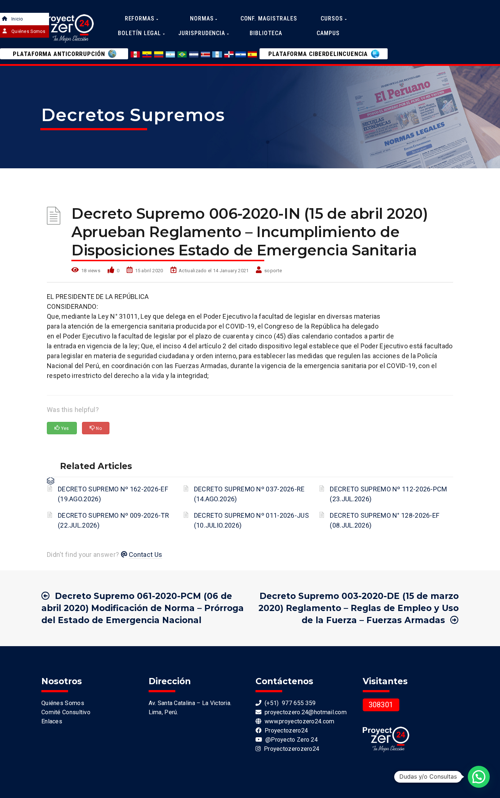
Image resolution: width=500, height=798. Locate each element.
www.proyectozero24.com (297, 721)
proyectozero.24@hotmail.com (304, 712)
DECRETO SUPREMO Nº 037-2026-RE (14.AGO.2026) (249, 494)
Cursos (332, 18)
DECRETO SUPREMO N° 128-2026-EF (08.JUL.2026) (384, 520)
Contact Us (145, 554)
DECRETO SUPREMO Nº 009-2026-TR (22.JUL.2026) (113, 520)
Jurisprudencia (202, 33)
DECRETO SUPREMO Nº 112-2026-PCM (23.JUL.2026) (388, 494)
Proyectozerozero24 (290, 748)
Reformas (140, 18)
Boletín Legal (140, 33)
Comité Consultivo (65, 712)
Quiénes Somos (28, 31)
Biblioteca (266, 33)
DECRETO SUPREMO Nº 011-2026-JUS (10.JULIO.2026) (251, 520)
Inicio (17, 19)
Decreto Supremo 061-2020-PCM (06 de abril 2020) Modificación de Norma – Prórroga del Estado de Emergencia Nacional (142, 608)
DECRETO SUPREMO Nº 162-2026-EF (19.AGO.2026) (113, 494)
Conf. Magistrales (268, 18)
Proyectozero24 (284, 730)
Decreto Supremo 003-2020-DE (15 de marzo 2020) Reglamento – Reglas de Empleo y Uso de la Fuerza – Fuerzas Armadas (358, 608)
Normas (202, 18)
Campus (328, 33)
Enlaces (51, 721)
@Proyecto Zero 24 (290, 739)
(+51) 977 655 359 (288, 703)
